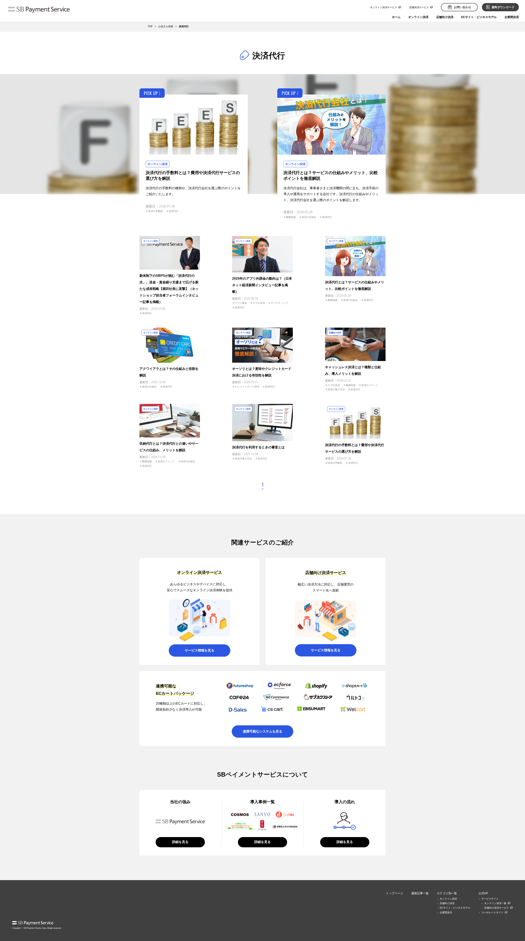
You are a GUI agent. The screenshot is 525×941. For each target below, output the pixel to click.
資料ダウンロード (503, 7)
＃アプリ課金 (239, 303)
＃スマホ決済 (257, 303)
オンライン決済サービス (383, 7)
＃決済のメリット (368, 385)
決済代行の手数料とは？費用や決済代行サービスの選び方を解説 (193, 175)
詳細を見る (180, 842)
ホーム (396, 17)
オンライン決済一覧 (495, 903)
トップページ (394, 893)
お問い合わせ (462, 7)
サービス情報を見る (199, 650)
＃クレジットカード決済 (245, 386)
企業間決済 (511, 17)
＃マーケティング (278, 303)
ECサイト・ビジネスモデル (479, 17)
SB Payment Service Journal (39, 10)
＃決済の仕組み (307, 217)
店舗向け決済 (444, 17)
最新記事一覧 (420, 893)
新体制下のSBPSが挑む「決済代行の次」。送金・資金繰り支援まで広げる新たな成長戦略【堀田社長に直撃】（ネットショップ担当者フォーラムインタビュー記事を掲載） (169, 289)
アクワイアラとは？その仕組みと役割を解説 (169, 372)
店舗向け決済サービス (496, 907)
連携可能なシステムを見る (262, 731)
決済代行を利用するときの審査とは (258, 447)
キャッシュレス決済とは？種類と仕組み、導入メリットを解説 (353, 370)
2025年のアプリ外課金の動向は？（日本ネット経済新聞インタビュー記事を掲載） (262, 285)
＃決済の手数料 (154, 211)
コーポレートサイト (492, 912)
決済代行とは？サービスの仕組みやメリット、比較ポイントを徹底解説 (330, 175)
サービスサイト (490, 898)
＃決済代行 (172, 211)
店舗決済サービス (419, 7)
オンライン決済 (418, 17)
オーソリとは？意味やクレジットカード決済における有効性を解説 (261, 372)
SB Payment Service (32, 923)
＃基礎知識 (289, 217)
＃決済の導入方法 (335, 389)
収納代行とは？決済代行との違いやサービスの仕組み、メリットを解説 (169, 447)
